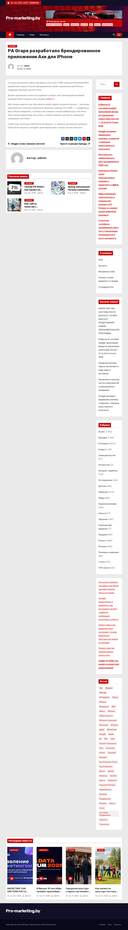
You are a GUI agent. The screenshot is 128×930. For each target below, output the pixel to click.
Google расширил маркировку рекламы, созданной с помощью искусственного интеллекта (108, 403)
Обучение (103, 519)
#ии (114, 706)
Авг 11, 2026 (74, 896)
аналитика (110, 748)
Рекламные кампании (108, 552)
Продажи (102, 534)
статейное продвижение (105, 813)
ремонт (97, 25)
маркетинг (75, 25)
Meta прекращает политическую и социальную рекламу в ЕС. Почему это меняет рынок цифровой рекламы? (108, 204)
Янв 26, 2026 (30, 193)
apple (101, 729)
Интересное (104, 464)
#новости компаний (54, 25)
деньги (102, 771)
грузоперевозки (105, 766)
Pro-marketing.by (23, 18)
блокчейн (112, 752)
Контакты (44, 35)
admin (27, 66)
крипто (102, 780)
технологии (104, 824)
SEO (91, 25)
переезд (102, 794)
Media (111, 734)
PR (100, 739)
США (112, 739)
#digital (108, 688)
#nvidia (102, 692)
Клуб (32, 35)
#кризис (111, 711)
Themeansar (51, 924)
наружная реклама (107, 785)
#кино (102, 711)
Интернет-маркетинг (108, 470)
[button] (114, 34)
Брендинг (12, 46)
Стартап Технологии (107, 743)
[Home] (10, 35)
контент (113, 775)
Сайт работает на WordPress (17, 924)
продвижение (107, 25)
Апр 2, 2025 (73, 193)
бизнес (66, 25)
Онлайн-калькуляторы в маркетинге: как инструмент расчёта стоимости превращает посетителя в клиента (108, 609)
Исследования (105, 480)
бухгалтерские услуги (108, 762)
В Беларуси (103, 443)
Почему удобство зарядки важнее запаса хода (106, 652)
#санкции (103, 725)
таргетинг (103, 819)
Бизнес (101, 431)
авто (101, 748)
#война (102, 702)
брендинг (103, 757)
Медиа (101, 498)
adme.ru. (50, 99)
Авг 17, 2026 (45, 896)
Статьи (101, 561)
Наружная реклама (107, 503)
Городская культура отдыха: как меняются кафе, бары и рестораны (78, 893)
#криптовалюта (106, 716)
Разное (101, 540)
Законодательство (107, 455)
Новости (102, 513)
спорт (101, 808)
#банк (115, 697)
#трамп (114, 725)
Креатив (102, 486)
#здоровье (104, 706)
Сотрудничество (106, 287)
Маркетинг (103, 492)
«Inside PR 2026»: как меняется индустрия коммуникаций (108, 664)
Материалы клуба (106, 271)
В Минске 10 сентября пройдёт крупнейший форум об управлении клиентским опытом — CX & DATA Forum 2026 (108, 115)
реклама (84, 25)
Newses (37, 924)
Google (102, 734)
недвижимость (105, 789)
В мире (101, 449)
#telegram (104, 697)
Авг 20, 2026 (16, 896)
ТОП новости (104, 567)
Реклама (102, 546)
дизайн (111, 771)
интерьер (103, 775)
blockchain (111, 729)
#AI (100, 688)
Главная (20, 35)
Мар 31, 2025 (30, 210)
